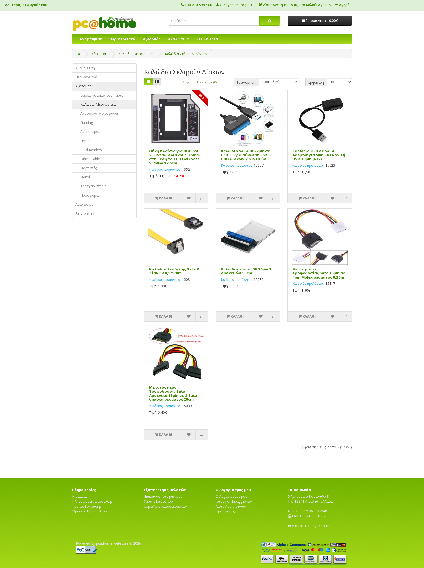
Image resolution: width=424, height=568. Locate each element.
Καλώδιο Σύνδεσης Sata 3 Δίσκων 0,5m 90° (174, 271)
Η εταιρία (79, 496)
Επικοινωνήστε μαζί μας (163, 496)
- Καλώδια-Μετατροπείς (95, 104)
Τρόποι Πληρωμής (86, 506)
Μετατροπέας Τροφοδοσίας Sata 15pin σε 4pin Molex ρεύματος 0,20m (318, 273)
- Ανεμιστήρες (87, 131)
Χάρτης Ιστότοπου (158, 501)
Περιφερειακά (122, 39)
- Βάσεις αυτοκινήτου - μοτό (99, 95)
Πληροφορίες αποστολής (92, 501)
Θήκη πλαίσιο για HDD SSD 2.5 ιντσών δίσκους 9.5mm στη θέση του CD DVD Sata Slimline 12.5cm (174, 157)
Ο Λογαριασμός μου (232, 496)
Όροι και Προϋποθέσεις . (92, 511)
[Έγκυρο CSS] (86, 549)
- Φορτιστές (86, 168)
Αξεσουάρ (152, 39)
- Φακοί (82, 177)
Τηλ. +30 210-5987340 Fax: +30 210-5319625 (308, 513)
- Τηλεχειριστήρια (90, 186)
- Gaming (84, 122)
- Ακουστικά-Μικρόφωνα (96, 113)
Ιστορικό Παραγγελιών (234, 501)
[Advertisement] (212, 461)
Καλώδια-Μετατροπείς (136, 53)
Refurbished (207, 39)
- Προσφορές (87, 195)
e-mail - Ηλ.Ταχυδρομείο (311, 526)
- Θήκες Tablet (88, 158)
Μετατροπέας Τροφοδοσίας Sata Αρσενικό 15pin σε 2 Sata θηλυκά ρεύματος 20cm (173, 393)
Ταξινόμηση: (246, 82)
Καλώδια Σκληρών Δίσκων (186, 53)
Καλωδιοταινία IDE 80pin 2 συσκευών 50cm (246, 271)
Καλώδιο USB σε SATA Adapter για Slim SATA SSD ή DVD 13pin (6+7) (318, 154)
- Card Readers (88, 149)
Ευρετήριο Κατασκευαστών (165, 506)
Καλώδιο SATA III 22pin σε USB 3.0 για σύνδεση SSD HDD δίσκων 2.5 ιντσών (245, 154)
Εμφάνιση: (316, 82)
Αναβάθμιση (91, 39)
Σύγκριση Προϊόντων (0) (200, 82)
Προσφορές (225, 511)
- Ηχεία (82, 140)
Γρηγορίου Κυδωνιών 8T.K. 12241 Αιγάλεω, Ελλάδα (310, 499)
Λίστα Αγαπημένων (231, 506)
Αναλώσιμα (178, 39)
